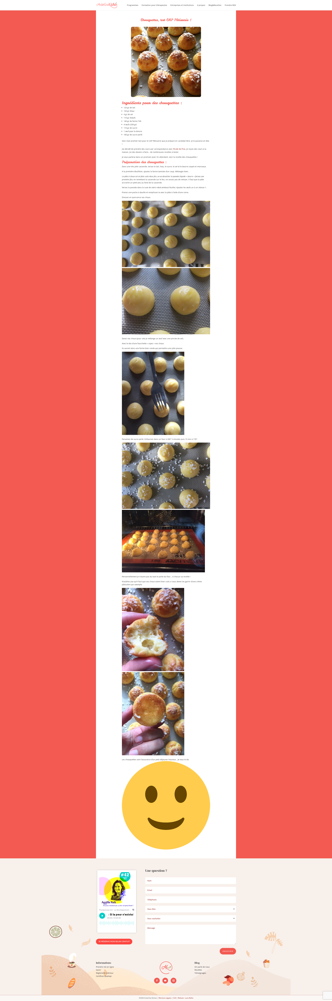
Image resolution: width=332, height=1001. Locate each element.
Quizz (98, 970)
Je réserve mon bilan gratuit (114, 941)
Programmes (132, 5)
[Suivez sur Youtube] (165, 980)
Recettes (198, 970)
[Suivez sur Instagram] (173, 980)
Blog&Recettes (215, 5)
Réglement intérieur (104, 973)
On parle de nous (202, 967)
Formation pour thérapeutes (154, 5)
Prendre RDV (230, 5)
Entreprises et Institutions (182, 5)
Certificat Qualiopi (104, 976)
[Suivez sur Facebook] (157, 980)
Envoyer (228, 951)
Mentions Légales (165, 998)
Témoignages (200, 973)
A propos (201, 5)
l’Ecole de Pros (179, 149)
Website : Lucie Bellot (185, 998)
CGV (175, 998)
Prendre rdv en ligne (105, 967)
